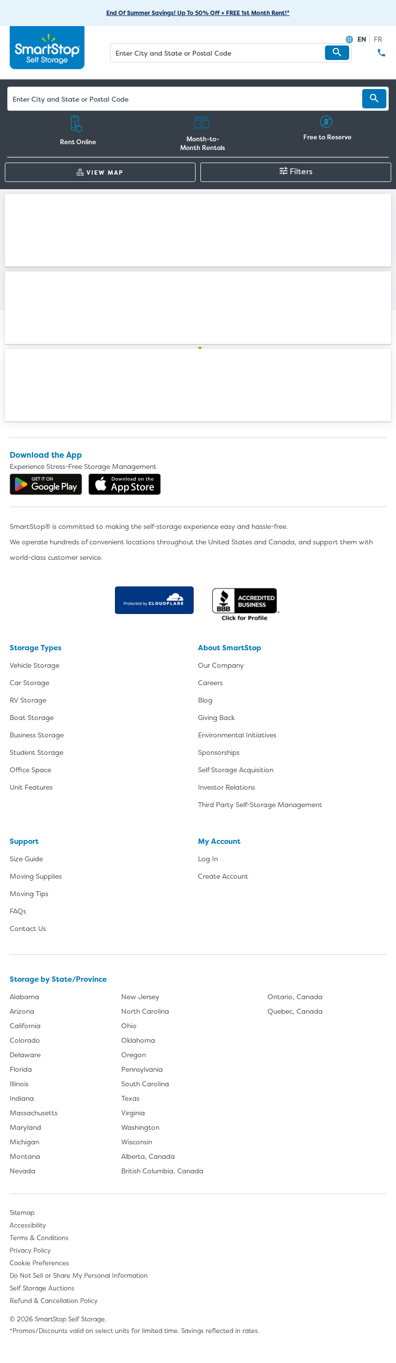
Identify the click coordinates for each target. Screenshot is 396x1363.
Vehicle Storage (34, 665)
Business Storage (37, 734)
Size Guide (26, 858)
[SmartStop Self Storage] (198, 367)
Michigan (24, 1141)
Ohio (129, 1025)
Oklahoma (138, 1040)
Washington (140, 1127)
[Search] (374, 98)
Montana (25, 1156)
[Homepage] (47, 48)
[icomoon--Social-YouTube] (224, 412)
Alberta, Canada (148, 1156)
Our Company (221, 665)
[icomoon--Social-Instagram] (198, 412)
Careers (210, 682)
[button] (337, 52)
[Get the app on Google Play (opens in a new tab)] (46, 484)
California (25, 1025)
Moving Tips (29, 893)
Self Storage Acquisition (235, 769)
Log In (208, 858)
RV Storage (28, 699)
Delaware (25, 1054)
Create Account (223, 876)
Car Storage (29, 682)
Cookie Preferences (39, 1262)
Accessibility (28, 1225)
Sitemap (22, 1212)
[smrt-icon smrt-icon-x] (172, 412)
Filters (301, 171)
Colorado (25, 1040)
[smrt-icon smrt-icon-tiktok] (250, 412)
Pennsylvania (142, 1069)
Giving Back (216, 717)
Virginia (133, 1112)
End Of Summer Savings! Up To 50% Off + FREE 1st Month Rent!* (198, 13)
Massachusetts (33, 1112)
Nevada (22, 1170)
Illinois (19, 1083)
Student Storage (36, 752)
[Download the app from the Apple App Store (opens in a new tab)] (124, 484)
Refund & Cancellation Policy (54, 1300)
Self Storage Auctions (42, 1288)
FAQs (18, 910)
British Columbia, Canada (162, 1170)
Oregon (133, 1054)
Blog (205, 699)
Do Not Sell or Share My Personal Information (79, 1275)
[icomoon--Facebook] (145, 412)
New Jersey (140, 996)
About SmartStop (229, 648)
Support (24, 841)
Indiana (22, 1098)
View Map (105, 172)
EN (361, 39)
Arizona (22, 1011)
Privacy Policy (30, 1250)
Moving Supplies (36, 876)
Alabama (24, 996)
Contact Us (28, 928)
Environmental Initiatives (237, 734)
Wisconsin (136, 1141)
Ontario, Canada (295, 996)
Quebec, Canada (295, 1011)
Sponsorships (219, 752)
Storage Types (35, 648)
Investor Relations (226, 787)
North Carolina (145, 1011)
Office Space (30, 769)
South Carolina (145, 1083)
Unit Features (31, 787)
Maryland (25, 1127)
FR (378, 39)
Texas (130, 1098)
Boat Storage (32, 717)
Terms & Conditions (39, 1237)
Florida (21, 1069)
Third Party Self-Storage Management (260, 804)
